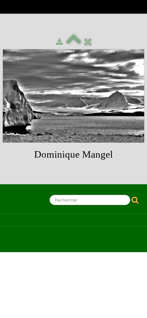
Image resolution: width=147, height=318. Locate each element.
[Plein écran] (88, 42)
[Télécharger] (59, 42)
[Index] (74, 42)
